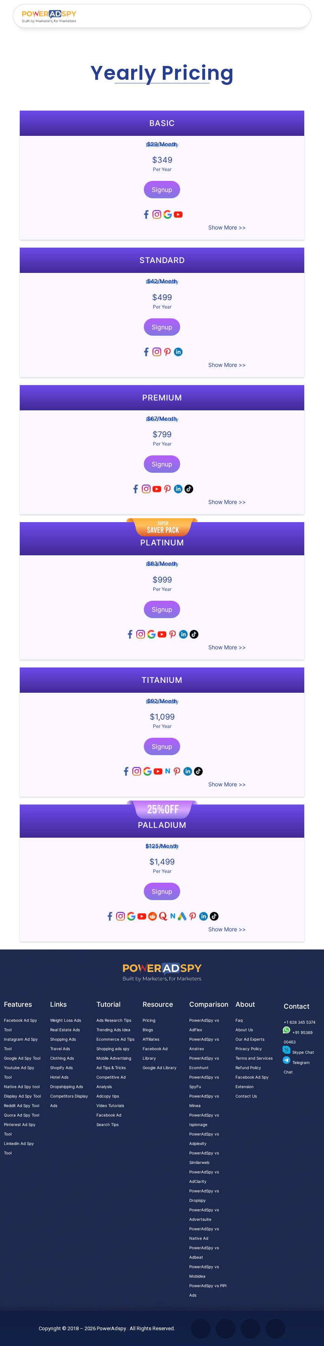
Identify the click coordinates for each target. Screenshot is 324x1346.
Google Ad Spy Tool (22, 1058)
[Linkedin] (250, 1328)
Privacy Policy (248, 1048)
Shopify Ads (61, 1067)
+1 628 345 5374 (299, 1022)
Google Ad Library (160, 1067)
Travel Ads (60, 1048)
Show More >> (227, 227)
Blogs (148, 1029)
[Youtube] (225, 1328)
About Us (244, 1029)
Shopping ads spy (113, 1048)
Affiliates (151, 1039)
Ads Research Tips (113, 1020)
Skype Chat (303, 1052)
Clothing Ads (62, 1058)
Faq (239, 1020)
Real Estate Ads (65, 1029)
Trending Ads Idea (113, 1029)
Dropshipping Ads (66, 1086)
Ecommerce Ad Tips (115, 1039)
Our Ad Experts (249, 1039)
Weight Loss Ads (65, 1020)
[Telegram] (275, 1328)
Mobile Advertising (113, 1058)
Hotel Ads (59, 1077)
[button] (300, 16)
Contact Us (246, 1096)
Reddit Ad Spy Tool (21, 1105)
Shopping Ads (63, 1039)
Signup (162, 190)
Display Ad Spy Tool (22, 1096)
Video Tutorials (110, 1105)
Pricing (149, 1020)
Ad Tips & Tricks (111, 1067)
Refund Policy (248, 1067)
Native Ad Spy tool (22, 1086)
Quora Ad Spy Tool (21, 1115)
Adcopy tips (107, 1096)
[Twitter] (201, 1328)
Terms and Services (254, 1058)
